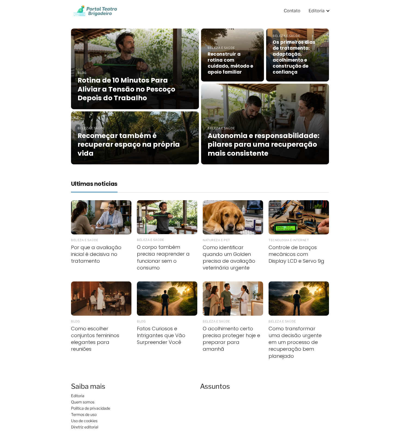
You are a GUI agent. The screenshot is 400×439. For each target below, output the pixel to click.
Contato (292, 10)
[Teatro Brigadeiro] (95, 10)
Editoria (317, 10)
